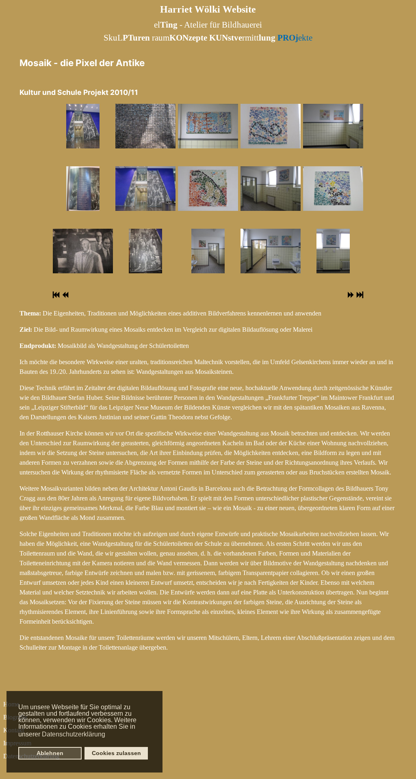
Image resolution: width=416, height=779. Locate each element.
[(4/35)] (145, 126)
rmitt (242, 38)
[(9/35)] (208, 251)
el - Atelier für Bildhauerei (208, 25)
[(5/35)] (145, 188)
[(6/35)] (145, 251)
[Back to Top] (402, 764)
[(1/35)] (83, 126)
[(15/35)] (333, 251)
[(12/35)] (270, 251)
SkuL (127, 38)
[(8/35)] (208, 188)
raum (179, 38)
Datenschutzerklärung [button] (73, 734)
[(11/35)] (270, 188)
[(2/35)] (83, 188)
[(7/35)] (208, 126)
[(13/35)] (333, 126)
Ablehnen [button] (50, 753)
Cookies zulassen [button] (116, 753)
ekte (294, 38)
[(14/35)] (333, 188)
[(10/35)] (270, 126)
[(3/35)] (83, 251)
